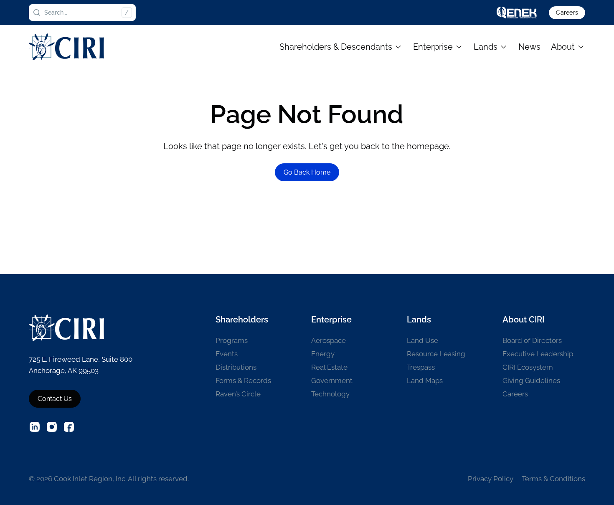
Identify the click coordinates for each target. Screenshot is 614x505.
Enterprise (433, 47)
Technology (330, 394)
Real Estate (329, 367)
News (529, 47)
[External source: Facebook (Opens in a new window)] (69, 427)
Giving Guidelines (531, 380)
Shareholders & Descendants (335, 47)
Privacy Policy (490, 479)
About (563, 47)
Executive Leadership (537, 354)
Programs (232, 340)
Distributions (236, 367)
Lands (485, 47)
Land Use (422, 340)
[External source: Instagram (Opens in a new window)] (52, 427)
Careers (567, 12)
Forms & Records (243, 380)
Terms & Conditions (553, 479)
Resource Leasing (436, 354)
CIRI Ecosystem (527, 367)
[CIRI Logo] (66, 46)
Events (227, 354)
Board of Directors (532, 340)
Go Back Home (307, 172)
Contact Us (55, 399)
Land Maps (425, 380)
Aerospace (328, 340)
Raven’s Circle (238, 394)
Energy (323, 354)
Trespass (421, 367)
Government (332, 380)
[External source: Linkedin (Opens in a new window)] (35, 427)
